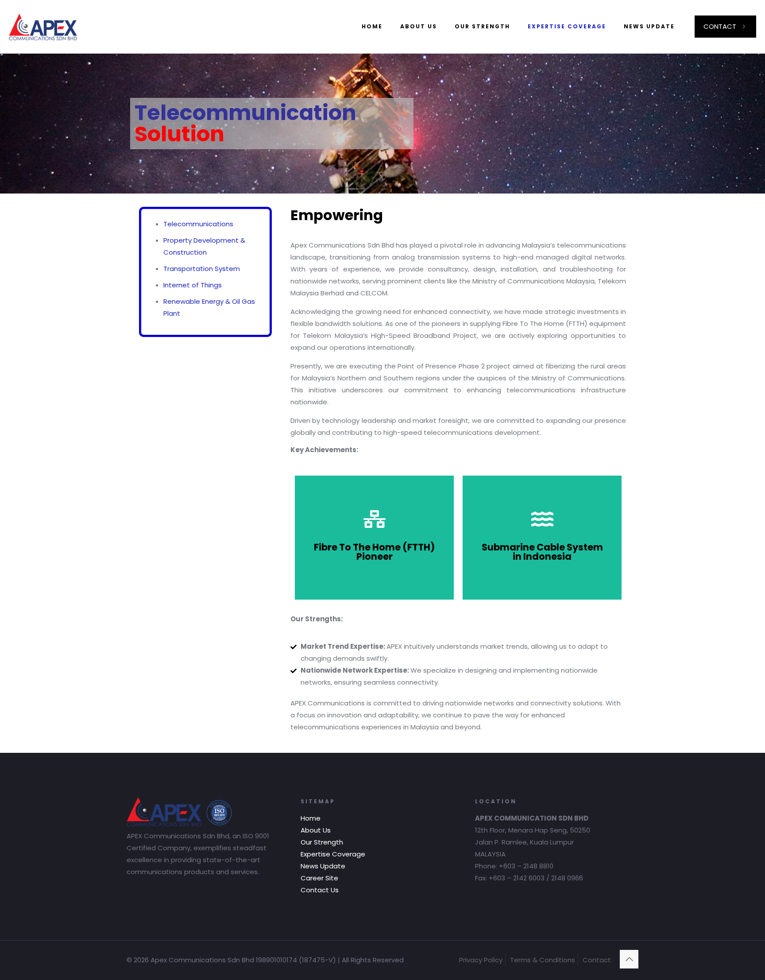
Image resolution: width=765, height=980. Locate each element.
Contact (597, 960)
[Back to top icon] (629, 959)
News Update (323, 866)
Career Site (319, 878)
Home (311, 818)
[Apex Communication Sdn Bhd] (43, 26)
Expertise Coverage (333, 854)
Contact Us (320, 890)
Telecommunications (198, 224)
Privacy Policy (480, 960)
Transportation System (201, 268)
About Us (316, 830)
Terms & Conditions (542, 960)
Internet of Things (192, 285)
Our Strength (322, 842)
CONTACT (719, 26)
